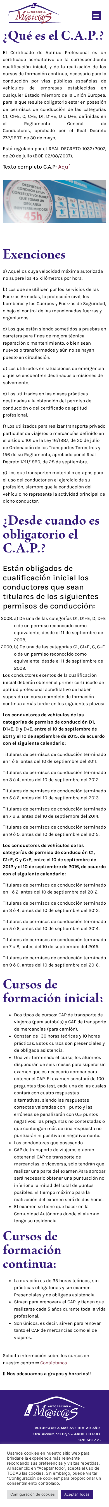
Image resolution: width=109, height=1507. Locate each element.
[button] (96, 15)
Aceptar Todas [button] (76, 1494)
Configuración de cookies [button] (32, 1494)
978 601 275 (90, 1440)
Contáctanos (53, 1362)
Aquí (64, 167)
